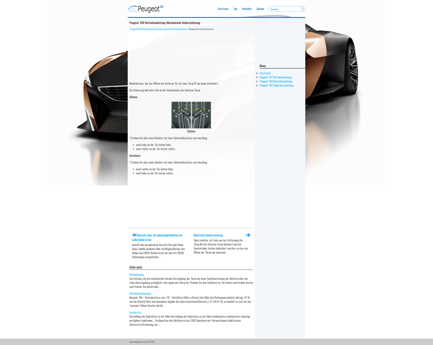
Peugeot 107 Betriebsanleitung (276, 77)
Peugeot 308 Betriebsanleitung (143, 29)
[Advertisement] (191, 55)
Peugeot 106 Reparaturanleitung (276, 85)
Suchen (260, 9)
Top (235, 9)
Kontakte (247, 9)
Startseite (223, 9)
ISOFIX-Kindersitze (179, 29)
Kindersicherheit (164, 29)
